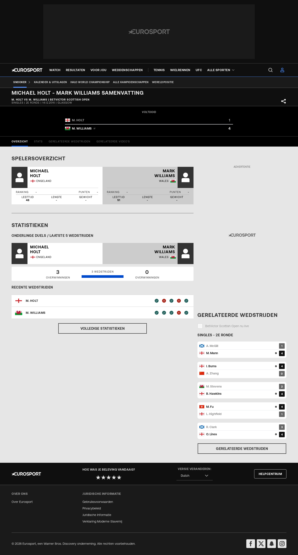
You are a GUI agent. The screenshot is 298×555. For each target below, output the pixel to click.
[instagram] (282, 543)
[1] (98, 477)
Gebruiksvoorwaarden (97, 502)
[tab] (20, 142)
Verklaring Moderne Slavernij (102, 521)
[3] (108, 477)
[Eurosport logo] (27, 70)
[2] (103, 477)
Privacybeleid (91, 508)
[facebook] (250, 543)
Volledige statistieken (102, 328)
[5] (119, 477)
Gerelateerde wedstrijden (242, 449)
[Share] (283, 101)
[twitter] (261, 543)
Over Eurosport (22, 502)
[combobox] (194, 475)
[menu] (270, 70)
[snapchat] (271, 543)
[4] (113, 477)
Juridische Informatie (96, 515)
